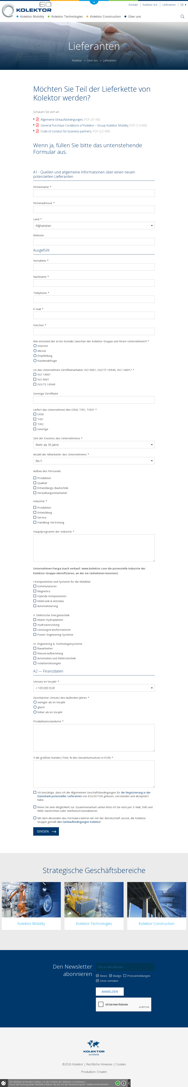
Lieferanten (169, 4)
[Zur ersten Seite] (34, 7)
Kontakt (133, 4)
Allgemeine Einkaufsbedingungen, (70, 120)
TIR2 (40, 424)
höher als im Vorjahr (50, 712)
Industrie (40, 501)
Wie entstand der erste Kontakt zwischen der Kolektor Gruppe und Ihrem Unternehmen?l (91, 341)
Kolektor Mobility (32, 16)
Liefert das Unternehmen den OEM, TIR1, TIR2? (65, 409)
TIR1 (40, 419)
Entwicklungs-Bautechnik (52, 488)
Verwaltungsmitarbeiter (52, 493)
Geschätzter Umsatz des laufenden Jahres (61, 697)
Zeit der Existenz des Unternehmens (57, 438)
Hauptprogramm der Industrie (53, 531)
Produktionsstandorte (48, 721)
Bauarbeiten (45, 648)
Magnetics (43, 591)
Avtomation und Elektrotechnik (56, 658)
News (103, 976)
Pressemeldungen (138, 976)
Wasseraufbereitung (50, 653)
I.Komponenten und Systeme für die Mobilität (62, 581)
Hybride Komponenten (51, 596)
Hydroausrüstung (48, 624)
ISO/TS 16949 (46, 384)
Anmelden (110, 992)
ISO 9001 (43, 379)
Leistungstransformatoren (54, 629)
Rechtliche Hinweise (99, 1064)
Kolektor (77, 60)
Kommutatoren (47, 586)
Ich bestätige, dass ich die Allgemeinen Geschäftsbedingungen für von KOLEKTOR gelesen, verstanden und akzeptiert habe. (94, 796)
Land (37, 219)
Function (39, 325)
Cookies (120, 1064)
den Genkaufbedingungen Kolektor (79, 822)
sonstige (42, 429)
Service (41, 517)
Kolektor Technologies (67, 16)
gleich (41, 707)
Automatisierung (47, 606)
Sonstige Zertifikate (45, 393)
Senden (43, 831)
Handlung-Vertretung (50, 522)
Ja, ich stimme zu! (117, 1083)
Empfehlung (44, 356)
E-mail (38, 309)
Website (38, 235)
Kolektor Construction (105, 16)
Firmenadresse (44, 203)
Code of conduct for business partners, (75, 131)
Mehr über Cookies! (123, 1083)
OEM (40, 414)
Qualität (42, 483)
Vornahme (40, 260)
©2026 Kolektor (72, 1064)
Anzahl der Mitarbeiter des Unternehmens (61, 454)
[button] (94, 225)
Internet (42, 346)
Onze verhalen (109, 980)
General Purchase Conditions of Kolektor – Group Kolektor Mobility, (94, 125)
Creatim (102, 1072)
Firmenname (42, 187)
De (182, 4)
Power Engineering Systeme (55, 634)
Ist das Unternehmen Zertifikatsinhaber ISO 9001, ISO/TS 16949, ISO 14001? (83, 370)
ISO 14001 (44, 374)
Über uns (134, 16)
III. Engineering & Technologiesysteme (57, 644)
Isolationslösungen (49, 663)
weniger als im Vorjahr (51, 702)
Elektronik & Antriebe (50, 601)
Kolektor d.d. (150, 4)
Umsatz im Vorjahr (46, 681)
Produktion (44, 478)
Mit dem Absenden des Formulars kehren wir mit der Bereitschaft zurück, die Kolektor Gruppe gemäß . (91, 820)
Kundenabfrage (47, 360)
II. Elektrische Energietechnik (51, 615)
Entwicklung (44, 512)
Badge (117, 976)
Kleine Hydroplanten (50, 620)
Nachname (41, 276)
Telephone (41, 293)
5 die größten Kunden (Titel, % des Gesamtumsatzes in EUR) (73, 757)
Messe (41, 351)
